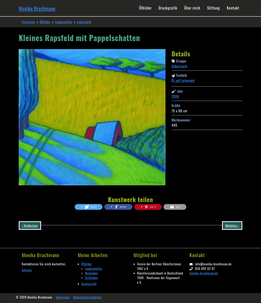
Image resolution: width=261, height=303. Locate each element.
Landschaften (63, 22)
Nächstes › (232, 225)
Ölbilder (45, 22)
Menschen (91, 273)
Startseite (28, 22)
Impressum (63, 297)
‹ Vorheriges (30, 225)
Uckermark (84, 22)
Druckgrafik (89, 284)
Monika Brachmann (37, 8)
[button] (88, 207)
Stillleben (91, 277)
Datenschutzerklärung (87, 297)
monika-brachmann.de (204, 273)
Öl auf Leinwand (183, 80)
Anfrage (27, 270)
